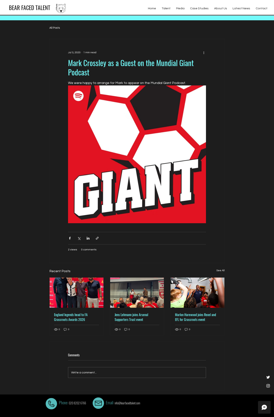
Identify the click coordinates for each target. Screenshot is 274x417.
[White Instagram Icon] (268, 385)
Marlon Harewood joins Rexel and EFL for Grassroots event (195, 317)
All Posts (54, 27)
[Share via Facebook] (70, 238)
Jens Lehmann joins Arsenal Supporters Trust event (131, 317)
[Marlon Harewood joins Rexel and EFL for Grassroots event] (197, 293)
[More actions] (203, 52)
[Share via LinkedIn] (88, 238)
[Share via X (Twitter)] (79, 238)
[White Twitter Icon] (268, 377)
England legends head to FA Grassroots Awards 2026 (71, 317)
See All (220, 270)
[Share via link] (97, 238)
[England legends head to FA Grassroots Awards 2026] (76, 293)
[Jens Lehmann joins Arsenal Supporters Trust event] (137, 293)
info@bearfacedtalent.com (127, 403)
